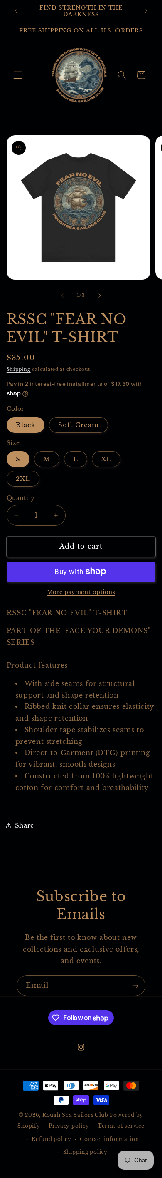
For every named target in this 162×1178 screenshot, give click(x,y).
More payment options (81, 592)
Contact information (109, 1139)
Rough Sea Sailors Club (75, 1115)
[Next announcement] (146, 11)
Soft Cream (78, 425)
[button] (17, 74)
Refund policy (51, 1139)
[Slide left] (62, 295)
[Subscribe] (135, 985)
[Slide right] (100, 295)
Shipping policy (85, 1152)
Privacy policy (69, 1126)
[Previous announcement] (16, 11)
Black (25, 425)
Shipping (19, 369)
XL (106, 459)
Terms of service (121, 1126)
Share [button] (24, 825)
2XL (23, 478)
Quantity (20, 498)
